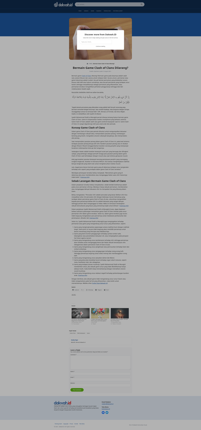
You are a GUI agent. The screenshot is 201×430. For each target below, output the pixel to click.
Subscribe (117, 42)
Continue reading (100, 46)
